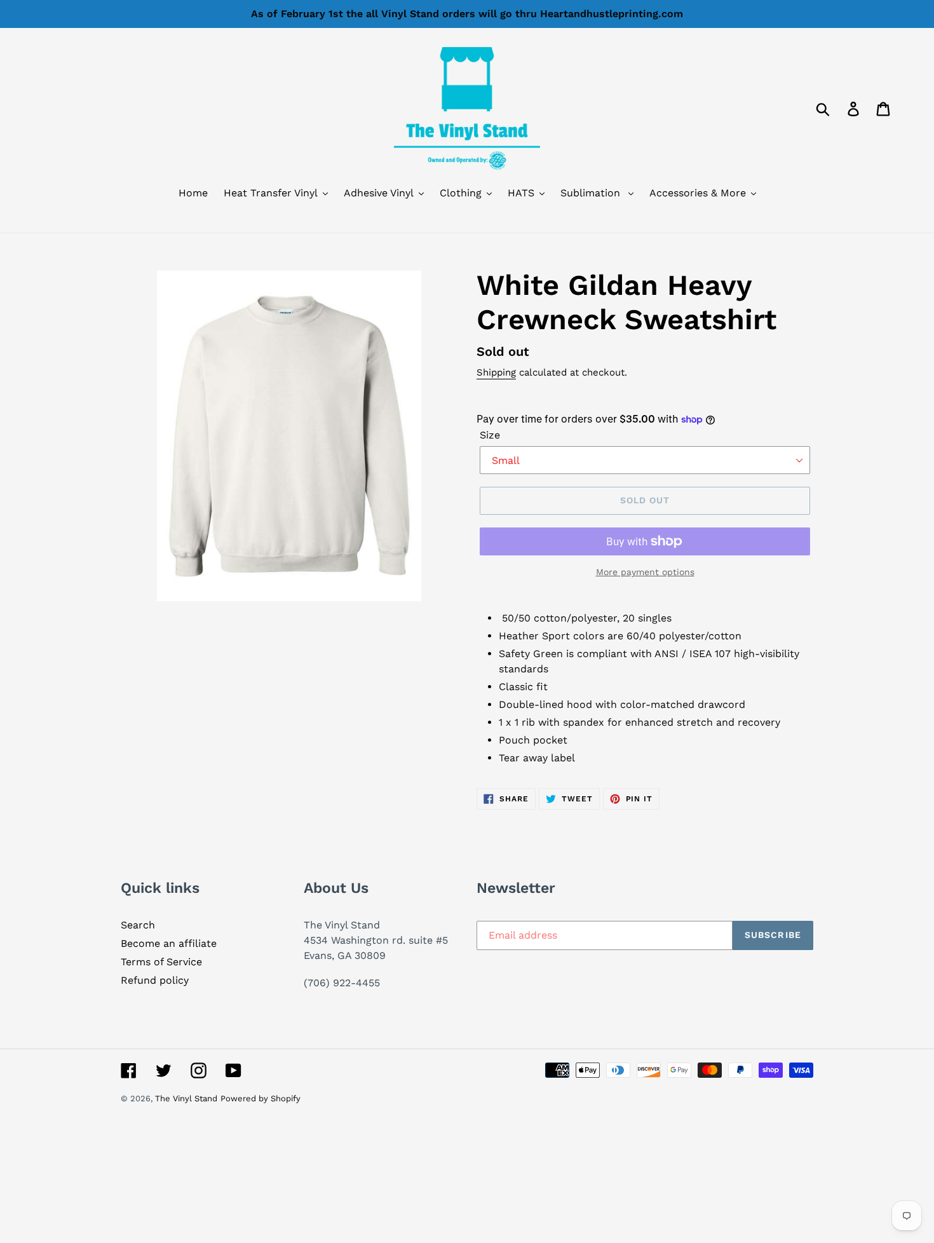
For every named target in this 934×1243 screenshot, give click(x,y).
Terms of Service (161, 962)
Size (490, 435)
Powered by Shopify (260, 1098)
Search (138, 925)
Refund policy (155, 980)
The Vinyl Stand (186, 1098)
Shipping (496, 372)
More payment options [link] (645, 572)
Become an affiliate (169, 943)
